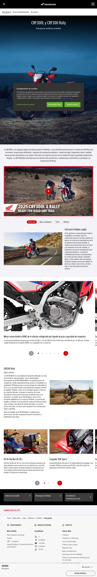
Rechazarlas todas (54, 104)
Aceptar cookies (72, 104)
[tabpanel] (48, 249)
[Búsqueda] (4, 4)
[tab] (38, 353)
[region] (48, 97)
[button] (48, 191)
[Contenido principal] (93, 4)
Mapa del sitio (67, 548)
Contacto (65, 535)
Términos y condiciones (70, 538)
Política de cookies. (68, 98)
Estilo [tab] (57, 222)
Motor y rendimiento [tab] (45, 222)
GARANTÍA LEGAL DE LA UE (12, 510)
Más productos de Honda (15, 535)
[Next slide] (65, 353)
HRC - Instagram (13, 541)
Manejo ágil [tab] (31, 222)
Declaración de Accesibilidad (72, 554)
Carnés (9, 538)
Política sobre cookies (70, 545)
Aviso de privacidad (69, 541)
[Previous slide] (31, 353)
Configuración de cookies (25, 104)
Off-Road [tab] (66, 222)
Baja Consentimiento (69, 551)
